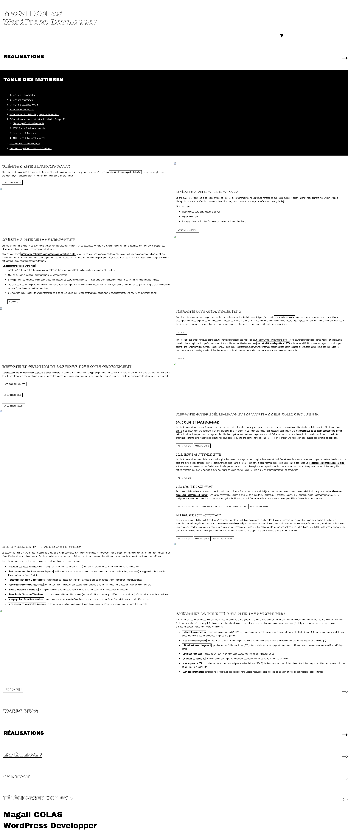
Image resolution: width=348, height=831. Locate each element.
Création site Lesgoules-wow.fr (24, 104)
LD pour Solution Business (14, 384)
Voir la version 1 (184, 446)
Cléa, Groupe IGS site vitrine (25, 133)
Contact (16, 776)
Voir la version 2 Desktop (236, 506)
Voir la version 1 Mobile (212, 506)
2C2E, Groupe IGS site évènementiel (29, 128)
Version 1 (181, 332)
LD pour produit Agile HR (13, 406)
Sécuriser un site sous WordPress (25, 143)
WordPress (20, 711)
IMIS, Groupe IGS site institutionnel (29, 137)
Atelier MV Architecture (187, 230)
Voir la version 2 (202, 446)
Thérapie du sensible (12, 182)
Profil (13, 689)
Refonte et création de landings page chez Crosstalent (34, 114)
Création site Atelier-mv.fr (21, 99)
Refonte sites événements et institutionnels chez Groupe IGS (37, 119)
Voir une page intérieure (223, 538)
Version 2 (181, 358)
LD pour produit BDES (12, 395)
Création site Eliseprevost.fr (22, 95)
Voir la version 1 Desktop (188, 506)
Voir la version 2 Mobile (259, 506)
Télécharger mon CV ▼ (38, 798)
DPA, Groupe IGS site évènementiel (28, 123)
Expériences (22, 754)
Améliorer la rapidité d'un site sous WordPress (31, 148)
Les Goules (13, 301)
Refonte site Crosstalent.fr (22, 109)
